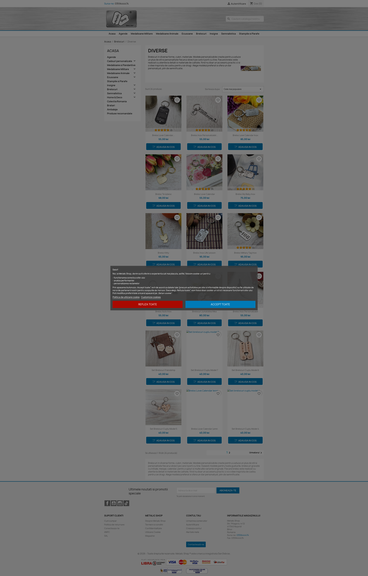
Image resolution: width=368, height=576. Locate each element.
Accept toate (220, 304)
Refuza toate (147, 304)
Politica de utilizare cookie (126, 297)
